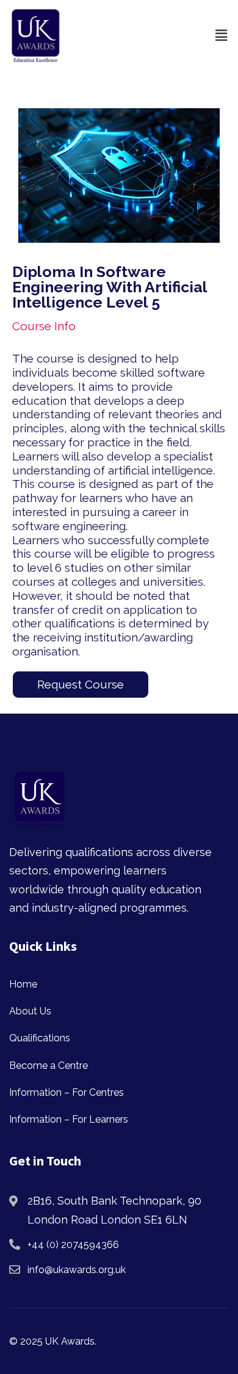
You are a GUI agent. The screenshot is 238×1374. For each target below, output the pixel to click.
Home (23, 984)
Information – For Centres (66, 1092)
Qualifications (39, 1038)
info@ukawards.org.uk (76, 1270)
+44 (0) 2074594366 (73, 1244)
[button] (221, 35)
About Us (30, 1011)
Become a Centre (48, 1065)
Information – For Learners (68, 1119)
